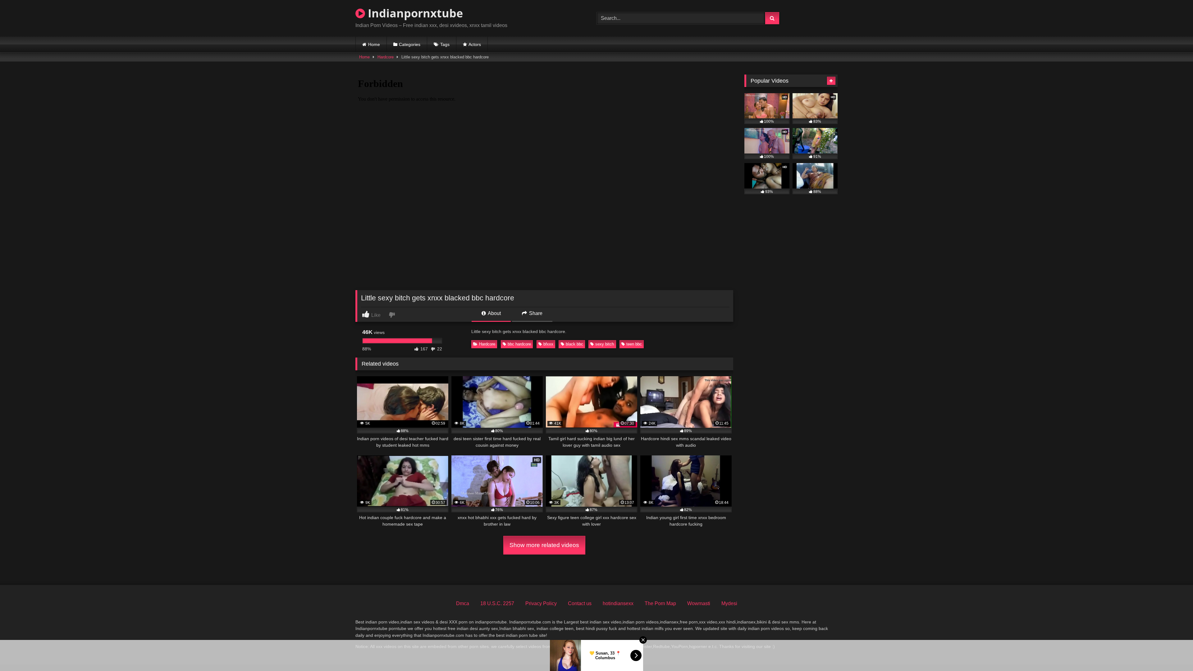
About (494, 313)
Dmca (462, 603)
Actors (475, 44)
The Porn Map (660, 603)
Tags (445, 44)
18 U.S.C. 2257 (497, 603)
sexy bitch (604, 344)
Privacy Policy (541, 603)
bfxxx (548, 344)
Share (535, 313)
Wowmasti (698, 603)
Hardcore (385, 57)
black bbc (574, 344)
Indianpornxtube (414, 13)
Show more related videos (544, 545)
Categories (409, 44)
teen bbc (634, 344)
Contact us (580, 603)
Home (374, 44)
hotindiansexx (618, 603)
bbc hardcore (519, 344)
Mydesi (729, 603)
